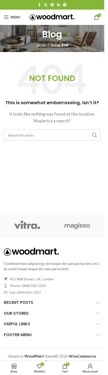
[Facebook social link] (39, 5)
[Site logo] (52, 16)
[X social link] (45, 5)
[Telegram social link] (65, 5)
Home (41, 45)
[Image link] (31, 251)
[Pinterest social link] (52, 5)
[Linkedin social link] (59, 5)
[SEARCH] (94, 135)
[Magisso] (77, 225)
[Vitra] (27, 225)
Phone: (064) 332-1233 (28, 285)
